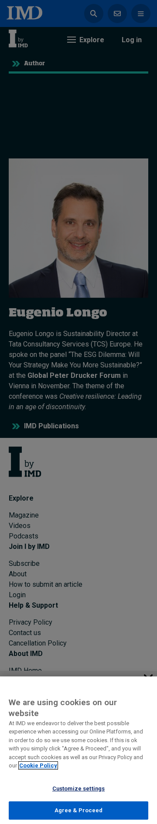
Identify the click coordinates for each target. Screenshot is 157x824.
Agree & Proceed (79, 810)
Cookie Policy (38, 765)
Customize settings (78, 788)
